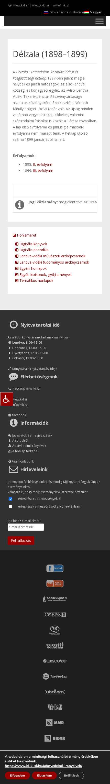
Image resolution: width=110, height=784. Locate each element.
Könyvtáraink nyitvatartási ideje (34, 369)
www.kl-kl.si (40, 5)
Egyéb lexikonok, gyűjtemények (45, 274)
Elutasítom (44, 775)
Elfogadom (17, 775)
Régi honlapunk (23, 461)
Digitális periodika (33, 249)
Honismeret (26, 235)
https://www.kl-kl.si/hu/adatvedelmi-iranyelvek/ (43, 765)
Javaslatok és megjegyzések (32, 435)
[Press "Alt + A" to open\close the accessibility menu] (6, 399)
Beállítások (71, 775)
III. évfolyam (43, 170)
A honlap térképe (24, 451)
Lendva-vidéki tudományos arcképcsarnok (53, 262)
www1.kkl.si (61, 5)
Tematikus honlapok (35, 280)
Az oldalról (20, 440)
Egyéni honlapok (32, 268)
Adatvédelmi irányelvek (29, 445)
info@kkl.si (20, 405)
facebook (19, 415)
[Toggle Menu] (99, 21)
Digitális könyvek (32, 243)
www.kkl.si (20, 5)
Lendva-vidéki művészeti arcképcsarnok (51, 256)
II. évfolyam (42, 164)
